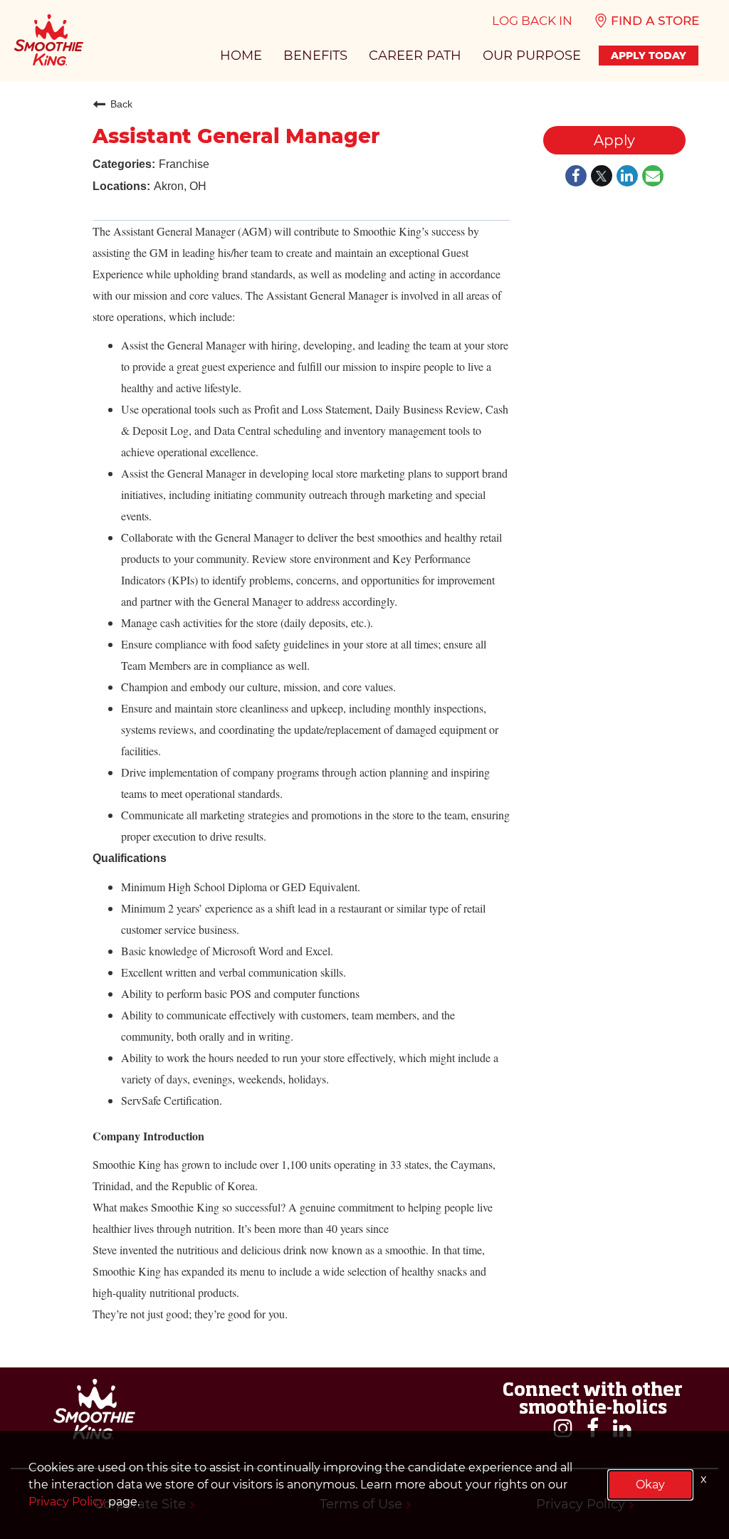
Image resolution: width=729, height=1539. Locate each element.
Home (241, 55)
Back (121, 104)
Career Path (415, 55)
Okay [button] (650, 1484)
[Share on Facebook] (576, 177)
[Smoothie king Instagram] (563, 1428)
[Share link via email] (653, 177)
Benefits (315, 55)
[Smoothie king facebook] (593, 1428)
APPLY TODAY (648, 55)
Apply (614, 140)
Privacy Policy (66, 1501)
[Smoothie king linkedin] (622, 1428)
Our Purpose (532, 55)
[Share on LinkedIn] (627, 177)
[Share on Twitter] (601, 177)
